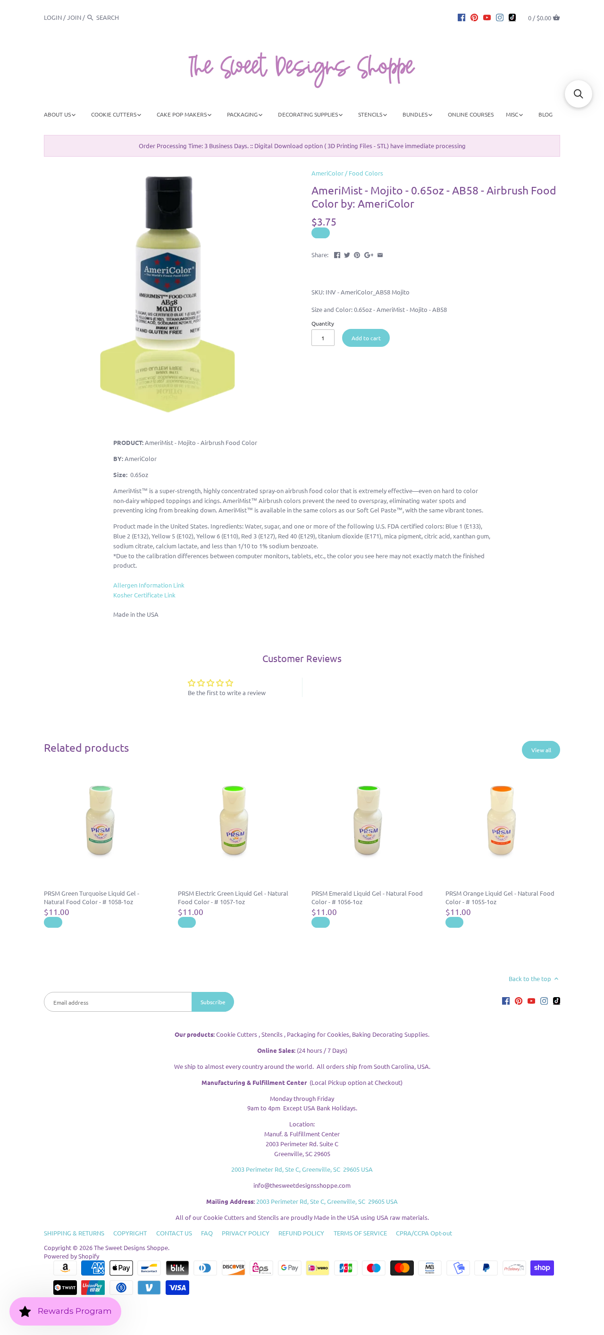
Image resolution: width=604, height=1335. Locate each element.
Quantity (322, 323)
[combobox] (122, 17)
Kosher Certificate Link (144, 595)
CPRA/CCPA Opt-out (424, 1233)
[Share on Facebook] (337, 254)
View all (541, 750)
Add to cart (366, 338)
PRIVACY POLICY (245, 1233)
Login (53, 17)
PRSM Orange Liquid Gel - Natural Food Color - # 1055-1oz (499, 897)
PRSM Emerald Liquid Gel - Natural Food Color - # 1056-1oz (367, 897)
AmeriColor (327, 173)
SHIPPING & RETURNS (74, 1233)
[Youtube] (487, 17)
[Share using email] (380, 254)
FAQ (207, 1233)
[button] (578, 94)
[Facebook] (461, 17)
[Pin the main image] (357, 254)
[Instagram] (499, 17)
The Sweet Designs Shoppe (131, 1247)
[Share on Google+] (369, 254)
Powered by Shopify (71, 1256)
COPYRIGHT (130, 1233)
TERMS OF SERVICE (360, 1233)
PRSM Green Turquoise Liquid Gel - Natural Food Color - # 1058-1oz (91, 897)
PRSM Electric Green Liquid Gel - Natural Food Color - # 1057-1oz (233, 897)
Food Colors (366, 173)
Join (74, 17)
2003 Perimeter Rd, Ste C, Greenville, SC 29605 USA (302, 1169)
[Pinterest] (474, 17)
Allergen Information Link (149, 585)
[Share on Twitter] (347, 254)
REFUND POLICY (301, 1233)
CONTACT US (174, 1233)
